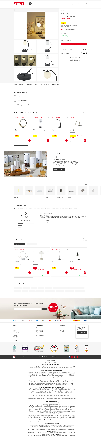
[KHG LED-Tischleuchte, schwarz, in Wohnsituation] (36, 25)
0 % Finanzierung (16, 337)
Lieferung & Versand (22, 100)
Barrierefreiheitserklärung (44, 356)
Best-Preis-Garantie (39, 331)
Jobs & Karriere (62, 328)
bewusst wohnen (63, 332)
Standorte (37, 327)
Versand (67, 26)
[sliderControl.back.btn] (83, 112)
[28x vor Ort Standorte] (78, 3)
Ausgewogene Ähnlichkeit (19, 244)
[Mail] (86, 53)
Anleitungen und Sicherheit (23, 105)
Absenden (44, 308)
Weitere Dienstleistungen (40, 334)
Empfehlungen (29, 84)
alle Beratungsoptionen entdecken (74, 62)
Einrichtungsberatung (40, 330)
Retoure (14, 331)
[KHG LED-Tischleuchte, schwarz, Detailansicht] (25, 74)
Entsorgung (15, 335)
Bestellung (14, 327)
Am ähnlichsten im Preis (32, 244)
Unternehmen (62, 327)
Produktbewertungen (45, 84)
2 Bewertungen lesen (72, 16)
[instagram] (74, 357)
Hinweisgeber (34, 356)
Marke (36, 84)
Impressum (18, 356)
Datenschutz (28, 356)
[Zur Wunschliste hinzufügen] (86, 10)
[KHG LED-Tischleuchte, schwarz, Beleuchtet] (25, 46)
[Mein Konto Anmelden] (80, 3)
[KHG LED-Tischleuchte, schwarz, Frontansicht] (47, 60)
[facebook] (69, 357)
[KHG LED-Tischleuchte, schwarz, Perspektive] (47, 46)
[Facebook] (81, 53)
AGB (23, 356)
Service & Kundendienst (17, 339)
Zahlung (14, 330)
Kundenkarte (62, 331)
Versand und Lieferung (17, 328)
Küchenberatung (39, 328)
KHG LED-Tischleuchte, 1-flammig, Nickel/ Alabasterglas (41, 248)
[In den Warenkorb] (29, 140)
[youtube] (77, 357)
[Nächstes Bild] (86, 184)
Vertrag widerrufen (16, 332)
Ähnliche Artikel (55, 84)
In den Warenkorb (74, 44)
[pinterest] (72, 357)
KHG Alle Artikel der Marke (59, 169)
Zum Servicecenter (82, 332)
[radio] (26, 223)
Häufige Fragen (15, 336)
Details (19, 96)
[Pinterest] (84, 53)
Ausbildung (62, 330)
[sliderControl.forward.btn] (86, 112)
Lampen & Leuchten (20, 284)
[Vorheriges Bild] (83, 184)
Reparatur (14, 334)
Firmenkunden (15, 340)
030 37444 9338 (72, 59)
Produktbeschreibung (18, 84)
